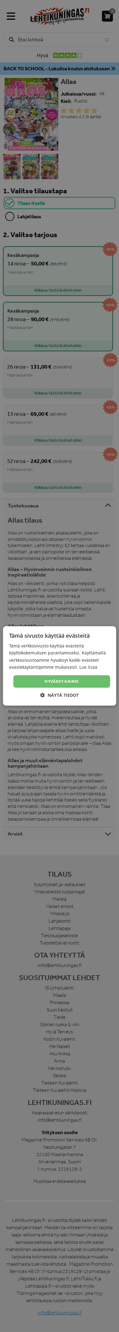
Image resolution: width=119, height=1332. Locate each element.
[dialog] (59, 666)
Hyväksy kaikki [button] (62, 681)
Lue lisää (88, 667)
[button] (59, 695)
